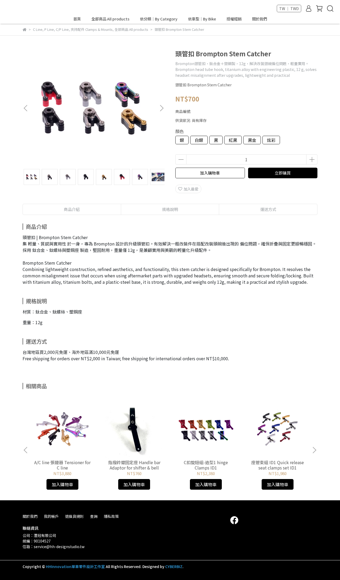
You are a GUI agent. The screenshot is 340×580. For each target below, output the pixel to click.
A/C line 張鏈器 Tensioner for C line (62, 465)
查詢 (93, 516)
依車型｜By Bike (202, 19)
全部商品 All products (110, 19)
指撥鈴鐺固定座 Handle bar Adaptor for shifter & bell (134, 465)
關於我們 (259, 19)
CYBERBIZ (173, 566)
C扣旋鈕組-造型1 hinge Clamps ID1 (206, 465)
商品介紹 (72, 209)
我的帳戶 (51, 516)
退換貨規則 (74, 516)
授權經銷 (234, 19)
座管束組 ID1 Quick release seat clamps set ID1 (277, 465)
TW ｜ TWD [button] (289, 8)
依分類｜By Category (158, 19)
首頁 (77, 19)
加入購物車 (210, 173)
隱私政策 (111, 516)
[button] (161, 108)
